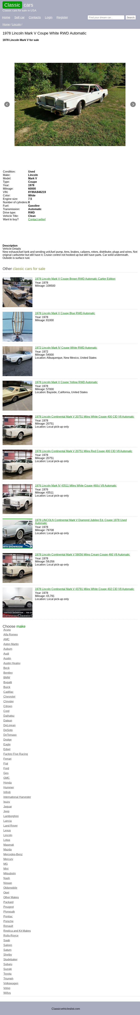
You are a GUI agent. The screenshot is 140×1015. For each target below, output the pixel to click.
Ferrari (7, 758)
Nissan (7, 883)
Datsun (7, 720)
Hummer (8, 787)
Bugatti (7, 682)
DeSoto (8, 730)
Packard (8, 902)
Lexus (7, 830)
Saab (6, 940)
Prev (7, 104)
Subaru (7, 964)
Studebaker (10, 959)
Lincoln (7, 835)
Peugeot (8, 906)
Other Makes (11, 897)
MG (5, 863)
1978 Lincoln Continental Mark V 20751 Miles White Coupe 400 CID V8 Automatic (84, 416)
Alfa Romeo (10, 634)
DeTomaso (10, 734)
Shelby (7, 954)
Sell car (19, 17)
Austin (7, 658)
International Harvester (17, 797)
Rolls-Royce (10, 935)
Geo (6, 773)
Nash (6, 878)
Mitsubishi (9, 873)
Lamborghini (11, 816)
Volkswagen (10, 983)
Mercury (8, 859)
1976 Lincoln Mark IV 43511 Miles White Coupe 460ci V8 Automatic (76, 485)
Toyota (7, 973)
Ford (6, 768)
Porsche (8, 921)
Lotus (6, 840)
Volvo (6, 988)
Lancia (7, 820)
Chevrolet (9, 696)
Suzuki (7, 969)
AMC (6, 639)
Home (6, 17)
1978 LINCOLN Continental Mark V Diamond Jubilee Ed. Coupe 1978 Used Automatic (81, 522)
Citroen (7, 706)
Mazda (7, 849)
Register (62, 17)
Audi (6, 653)
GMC (6, 777)
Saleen (7, 945)
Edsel (6, 749)
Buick (6, 687)
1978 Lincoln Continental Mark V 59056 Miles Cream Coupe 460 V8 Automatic (82, 554)
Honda (7, 782)
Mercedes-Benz (13, 854)
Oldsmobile (10, 887)
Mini (6, 868)
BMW (6, 677)
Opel (6, 892)
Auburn (7, 648)
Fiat (5, 763)
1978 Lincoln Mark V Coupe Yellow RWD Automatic (66, 382)
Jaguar (7, 806)
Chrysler (8, 701)
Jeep (6, 811)
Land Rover (10, 825)
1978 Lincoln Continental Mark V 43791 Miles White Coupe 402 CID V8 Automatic (84, 589)
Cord (6, 711)
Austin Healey (11, 663)
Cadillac (8, 691)
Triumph (8, 978)
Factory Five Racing (15, 754)
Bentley (8, 672)
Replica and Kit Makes (17, 930)
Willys (7, 992)
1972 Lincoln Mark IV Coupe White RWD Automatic (66, 347)
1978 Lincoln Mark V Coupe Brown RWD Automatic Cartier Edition (75, 278)
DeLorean (9, 725)
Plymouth (9, 911)
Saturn (7, 949)
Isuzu (6, 801)
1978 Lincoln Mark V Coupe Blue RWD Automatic (65, 313)
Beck (6, 668)
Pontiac (8, 916)
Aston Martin (11, 644)
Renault (8, 926)
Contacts (35, 17)
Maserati (8, 844)
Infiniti (7, 792)
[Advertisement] (65, 52)
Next (133, 104)
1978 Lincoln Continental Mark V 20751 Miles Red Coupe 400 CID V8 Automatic (83, 451)
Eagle (7, 744)
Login (48, 17)
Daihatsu (8, 715)
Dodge (7, 739)
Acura (7, 629)
